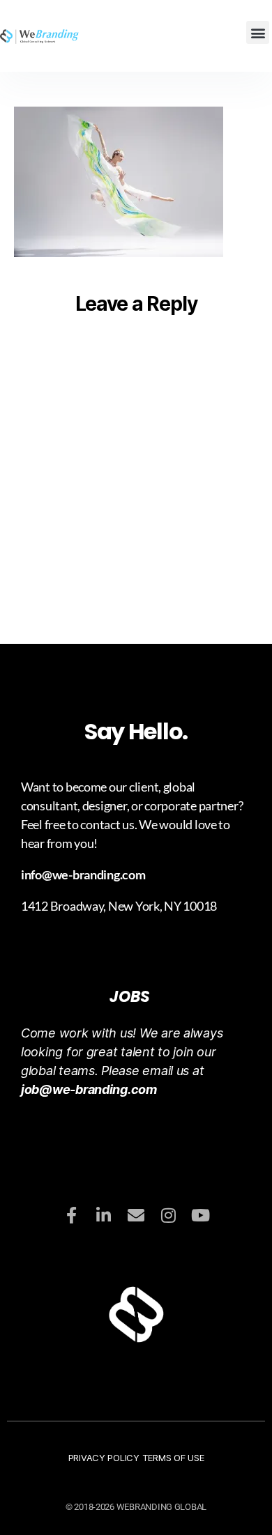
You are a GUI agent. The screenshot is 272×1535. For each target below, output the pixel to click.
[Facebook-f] (72, 1215)
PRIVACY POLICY (105, 1457)
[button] (257, 32)
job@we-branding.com (89, 1089)
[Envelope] (136, 1215)
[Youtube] (200, 1215)
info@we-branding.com (83, 874)
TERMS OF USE (173, 1457)
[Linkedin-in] (104, 1215)
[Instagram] (168, 1215)
